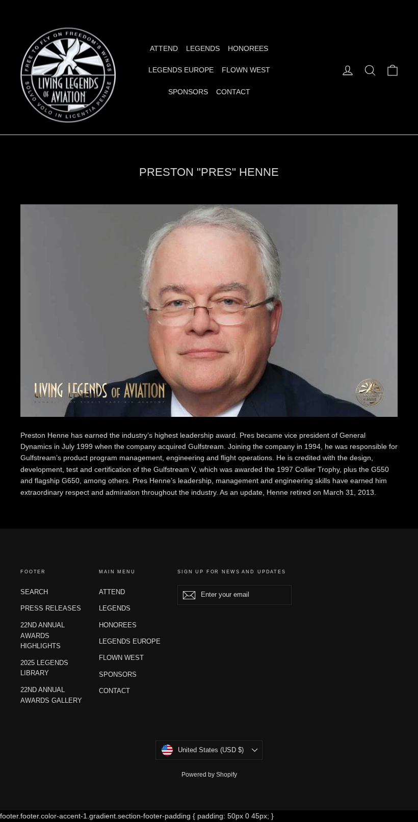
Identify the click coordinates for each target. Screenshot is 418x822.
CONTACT (233, 92)
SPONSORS (188, 92)
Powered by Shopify (209, 774)
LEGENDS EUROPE (181, 70)
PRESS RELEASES (50, 608)
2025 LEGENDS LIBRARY (44, 668)
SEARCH (34, 592)
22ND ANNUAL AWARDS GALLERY (51, 695)
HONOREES (248, 48)
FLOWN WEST (246, 70)
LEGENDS (203, 48)
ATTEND (164, 48)
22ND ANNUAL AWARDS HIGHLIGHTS (42, 635)
